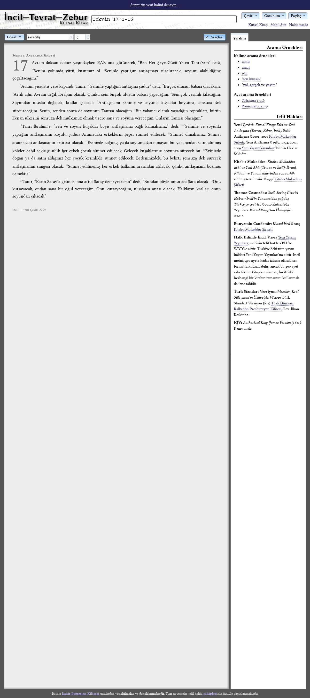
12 (86, 141)
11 (169, 133)
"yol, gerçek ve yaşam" (259, 85)
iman (246, 67)
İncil (46, 17)
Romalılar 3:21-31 (255, 106)
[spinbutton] (80, 37)
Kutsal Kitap (258, 25)
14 (67, 165)
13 (204, 149)
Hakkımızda (298, 25)
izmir (246, 61)
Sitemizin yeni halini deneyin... (155, 5)
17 (20, 65)
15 (21, 180)
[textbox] (47, 37)
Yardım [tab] (239, 38)
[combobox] (50, 37)
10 (182, 125)
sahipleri (210, 693)
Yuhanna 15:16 (253, 100)
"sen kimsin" (251, 79)
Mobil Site (278, 25)
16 (211, 180)
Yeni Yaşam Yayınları (258, 148)
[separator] (230, 361)
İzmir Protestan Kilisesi (80, 693)
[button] (250, 15)
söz (244, 73)
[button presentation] (71, 37)
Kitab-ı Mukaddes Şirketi (253, 229)
